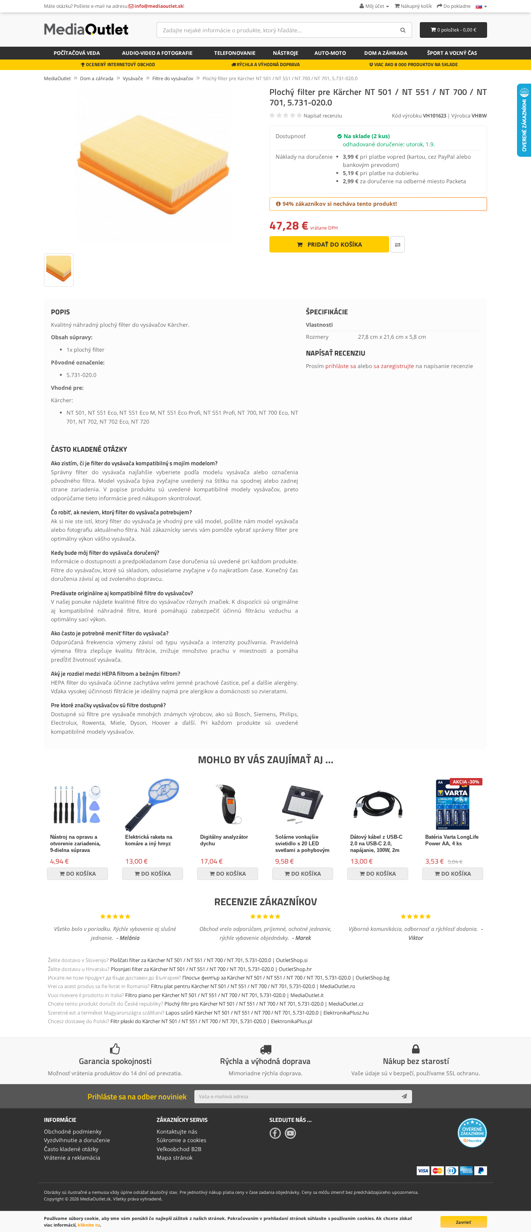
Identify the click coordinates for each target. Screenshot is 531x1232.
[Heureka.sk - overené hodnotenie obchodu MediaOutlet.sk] (472, 1132)
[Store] (481, 6)
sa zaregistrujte (394, 366)
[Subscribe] (404, 1096)
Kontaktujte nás (177, 1131)
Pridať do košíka (334, 244)
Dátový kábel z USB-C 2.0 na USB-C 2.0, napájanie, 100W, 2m (376, 843)
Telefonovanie (234, 52)
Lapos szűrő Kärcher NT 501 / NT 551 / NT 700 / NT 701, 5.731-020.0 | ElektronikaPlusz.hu (267, 1012)
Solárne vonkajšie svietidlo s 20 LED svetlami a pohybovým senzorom (302, 847)
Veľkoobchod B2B (179, 1149)
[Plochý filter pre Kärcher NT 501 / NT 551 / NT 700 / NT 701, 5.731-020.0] (153, 166)
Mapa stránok (174, 1157)
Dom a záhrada (385, 52)
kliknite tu (89, 1225)
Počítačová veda (77, 52)
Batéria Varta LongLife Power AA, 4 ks (452, 840)
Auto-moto (330, 52)
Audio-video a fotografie (157, 52)
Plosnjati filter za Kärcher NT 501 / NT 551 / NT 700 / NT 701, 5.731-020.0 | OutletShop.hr (211, 969)
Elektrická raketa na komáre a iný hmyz (148, 840)
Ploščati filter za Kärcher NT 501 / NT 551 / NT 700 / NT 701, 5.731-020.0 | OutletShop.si (208, 960)
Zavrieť (463, 1222)
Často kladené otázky (71, 1149)
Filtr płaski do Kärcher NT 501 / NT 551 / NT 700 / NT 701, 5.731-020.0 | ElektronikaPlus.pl (211, 1021)
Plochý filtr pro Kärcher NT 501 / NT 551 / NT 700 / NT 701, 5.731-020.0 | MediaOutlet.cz (263, 1003)
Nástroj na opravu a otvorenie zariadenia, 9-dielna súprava (75, 843)
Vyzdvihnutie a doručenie (77, 1140)
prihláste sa (340, 366)
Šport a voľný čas (452, 52)
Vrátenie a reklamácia (72, 1157)
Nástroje (285, 52)
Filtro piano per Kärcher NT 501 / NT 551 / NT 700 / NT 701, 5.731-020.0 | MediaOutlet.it (224, 995)
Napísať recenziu (323, 115)
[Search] (403, 30)
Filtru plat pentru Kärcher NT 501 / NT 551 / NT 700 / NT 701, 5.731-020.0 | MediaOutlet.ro (253, 986)
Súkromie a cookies (181, 1140)
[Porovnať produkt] (398, 244)
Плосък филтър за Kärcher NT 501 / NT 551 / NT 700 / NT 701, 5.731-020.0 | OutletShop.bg (286, 977)
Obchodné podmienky (72, 1131)
